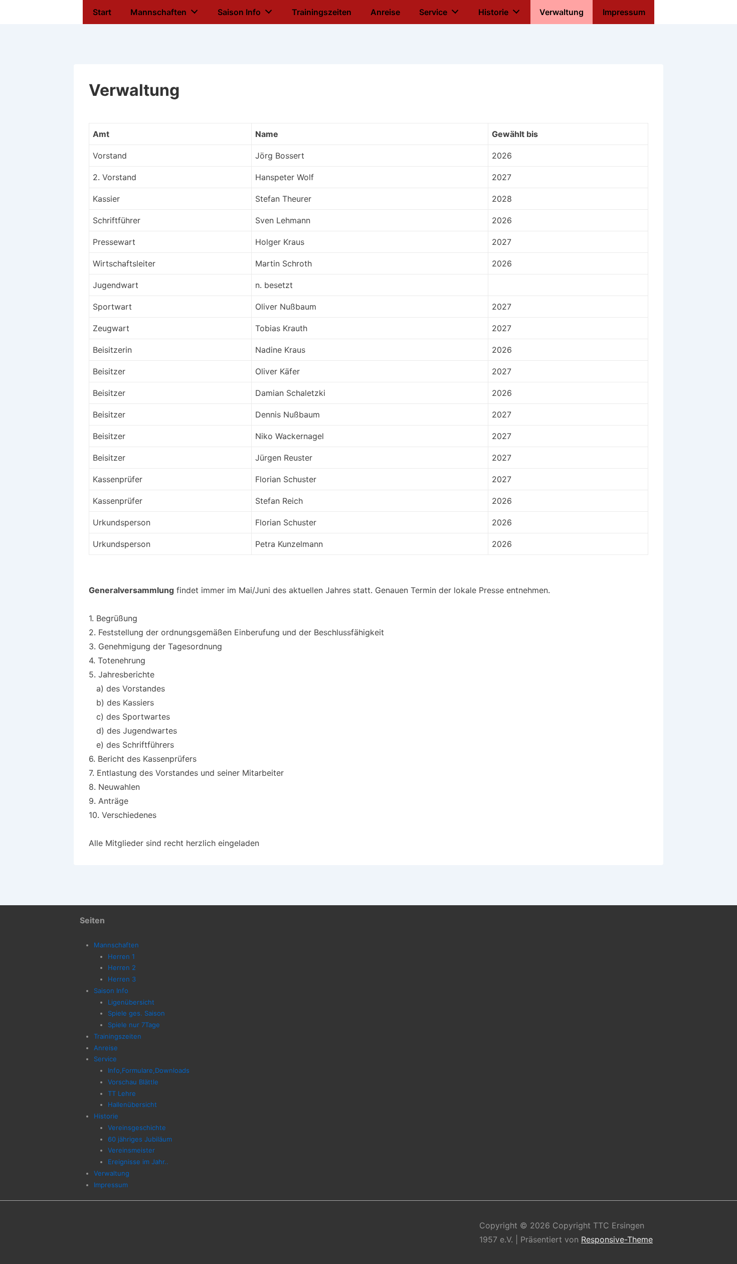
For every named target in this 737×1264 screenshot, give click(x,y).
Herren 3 (122, 979)
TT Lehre (122, 1093)
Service (433, 12)
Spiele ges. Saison (136, 1013)
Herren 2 (122, 967)
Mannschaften (158, 12)
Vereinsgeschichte (137, 1127)
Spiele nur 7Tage (134, 1025)
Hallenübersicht (132, 1104)
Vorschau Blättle (133, 1082)
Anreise (385, 12)
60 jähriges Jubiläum (140, 1139)
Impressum (624, 12)
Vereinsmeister (131, 1150)
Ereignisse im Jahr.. (138, 1162)
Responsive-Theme (617, 1239)
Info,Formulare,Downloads (149, 1070)
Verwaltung (561, 12)
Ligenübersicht (131, 1002)
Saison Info (239, 12)
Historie (493, 12)
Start (102, 12)
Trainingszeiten (321, 12)
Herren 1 (121, 956)
